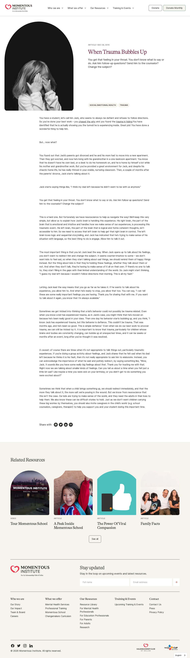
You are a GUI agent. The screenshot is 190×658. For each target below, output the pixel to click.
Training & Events (122, 8)
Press (152, 608)
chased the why (87, 121)
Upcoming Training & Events (129, 604)
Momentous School (55, 612)
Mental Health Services (57, 604)
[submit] (176, 582)
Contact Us (155, 604)
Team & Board (17, 612)
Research (84, 627)
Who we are (54, 8)
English (178, 655)
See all (95, 539)
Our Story (15, 604)
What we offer (75, 8)
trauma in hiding (124, 121)
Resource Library (88, 604)
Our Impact (16, 608)
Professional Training (56, 608)
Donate (155, 8)
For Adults (85, 623)
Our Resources (97, 8)
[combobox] (180, 655)
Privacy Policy (156, 612)
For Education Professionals (94, 615)
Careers (14, 616)
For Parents (86, 619)
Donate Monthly (174, 8)
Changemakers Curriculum (58, 616)
